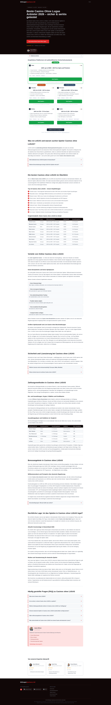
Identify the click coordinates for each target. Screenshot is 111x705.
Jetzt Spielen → (55, 79)
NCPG (45, 689)
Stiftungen (27, 2)
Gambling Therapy (27, 689)
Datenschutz (52, 688)
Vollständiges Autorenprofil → (36, 644)
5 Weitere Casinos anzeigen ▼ (55, 129)
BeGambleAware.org (65, 132)
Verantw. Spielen (53, 695)
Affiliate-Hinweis (52, 692)
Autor (90, 1)
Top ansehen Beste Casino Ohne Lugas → (37, 41)
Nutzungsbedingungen (54, 690)
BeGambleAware (37, 689)
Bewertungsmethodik (53, 694)
